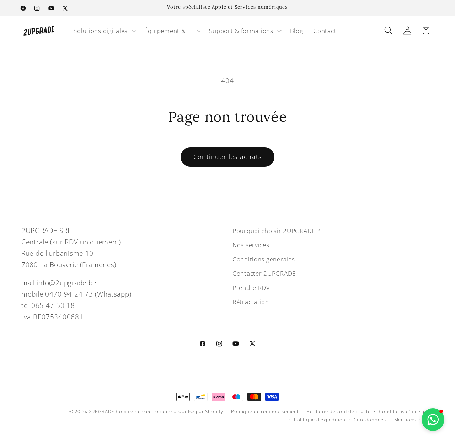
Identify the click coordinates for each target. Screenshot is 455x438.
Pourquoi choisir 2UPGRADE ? (276, 231)
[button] (104, 30)
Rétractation (250, 302)
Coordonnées (370, 419)
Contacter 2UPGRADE (264, 273)
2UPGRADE (101, 411)
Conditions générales (263, 259)
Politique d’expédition (320, 419)
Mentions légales (414, 419)
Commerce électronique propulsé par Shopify (169, 411)
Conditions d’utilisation (406, 411)
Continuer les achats (227, 156)
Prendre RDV (251, 287)
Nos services (250, 245)
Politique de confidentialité (339, 411)
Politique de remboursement (265, 411)
